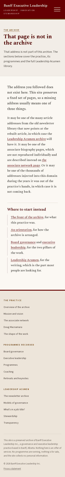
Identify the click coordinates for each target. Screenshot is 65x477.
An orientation (21, 230)
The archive (12, 30)
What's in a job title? (14, 409)
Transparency (11, 423)
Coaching (9, 372)
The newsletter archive (16, 396)
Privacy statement (12, 468)
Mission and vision (13, 314)
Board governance (23, 242)
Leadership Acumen (25, 260)
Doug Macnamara (13, 327)
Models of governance (16, 403)
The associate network (16, 320)
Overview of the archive (17, 307)
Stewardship (10, 416)
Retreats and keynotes (16, 378)
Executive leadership (15, 358)
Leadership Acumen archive (26, 139)
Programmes (11, 365)
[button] (57, 9)
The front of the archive (27, 217)
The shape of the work (16, 334)
